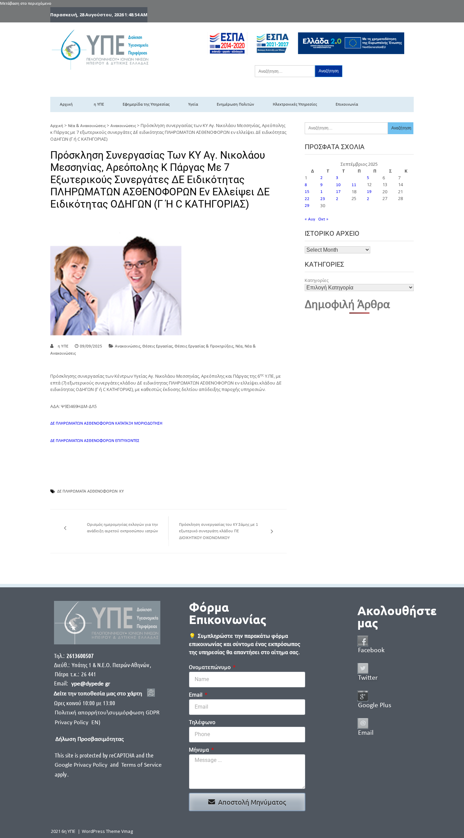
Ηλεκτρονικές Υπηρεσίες (295, 104)
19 (369, 192)
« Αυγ (310, 219)
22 (307, 199)
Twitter (368, 678)
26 (369, 199)
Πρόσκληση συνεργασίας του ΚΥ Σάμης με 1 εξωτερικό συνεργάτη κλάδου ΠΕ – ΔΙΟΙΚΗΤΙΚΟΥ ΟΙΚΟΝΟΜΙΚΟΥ (218, 531)
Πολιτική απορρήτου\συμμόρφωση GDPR (107, 713)
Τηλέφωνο (202, 722)
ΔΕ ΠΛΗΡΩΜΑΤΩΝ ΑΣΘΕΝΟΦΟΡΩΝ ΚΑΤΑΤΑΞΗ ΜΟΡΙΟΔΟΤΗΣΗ (106, 423)
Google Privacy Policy (82, 765)
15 (307, 192)
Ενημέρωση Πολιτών (235, 104)
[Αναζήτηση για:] (285, 71)
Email (196, 695)
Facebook (371, 650)
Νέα (239, 346)
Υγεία (193, 104)
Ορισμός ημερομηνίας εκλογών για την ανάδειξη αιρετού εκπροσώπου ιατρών (122, 528)
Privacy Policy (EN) (77, 722)
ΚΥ (121, 491)
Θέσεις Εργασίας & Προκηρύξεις (204, 346)
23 (322, 199)
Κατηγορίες (316, 280)
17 (338, 192)
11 (354, 185)
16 (322, 192)
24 (338, 199)
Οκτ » (323, 219)
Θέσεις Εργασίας (157, 346)
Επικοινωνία (347, 104)
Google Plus (374, 705)
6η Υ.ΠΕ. (62, 346)
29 (307, 205)
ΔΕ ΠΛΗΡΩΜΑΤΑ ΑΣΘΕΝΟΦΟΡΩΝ (87, 491)
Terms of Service (141, 765)
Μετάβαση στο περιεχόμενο (25, 3)
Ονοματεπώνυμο (210, 667)
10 (338, 185)
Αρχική (66, 104)
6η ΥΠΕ (97, 104)
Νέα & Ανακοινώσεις (87, 126)
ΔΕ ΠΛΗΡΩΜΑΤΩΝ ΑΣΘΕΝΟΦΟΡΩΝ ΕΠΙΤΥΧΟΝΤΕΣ (94, 441)
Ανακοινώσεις (123, 126)
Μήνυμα (199, 750)
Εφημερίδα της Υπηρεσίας (146, 104)
